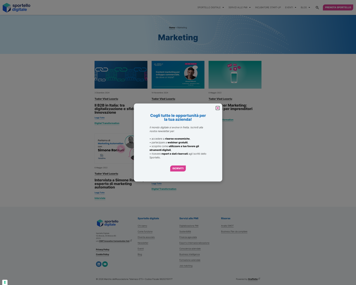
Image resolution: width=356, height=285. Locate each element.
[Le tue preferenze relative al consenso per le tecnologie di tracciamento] (5, 282)
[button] (217, 108)
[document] (178, 142)
